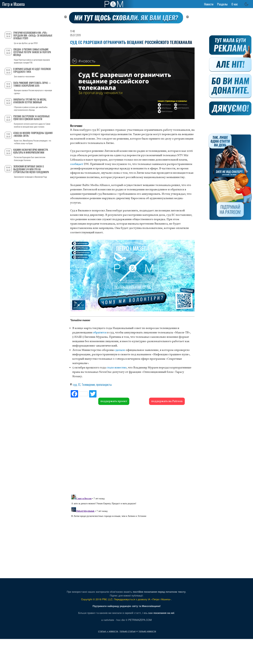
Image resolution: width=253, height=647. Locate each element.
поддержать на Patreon (167, 401)
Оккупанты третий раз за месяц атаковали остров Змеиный (29, 101)
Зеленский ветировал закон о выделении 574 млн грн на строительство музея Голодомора (31, 169)
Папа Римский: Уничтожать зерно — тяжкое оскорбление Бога (32, 84)
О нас (234, 4)
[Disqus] (132, 449)
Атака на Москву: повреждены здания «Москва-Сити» (33, 134)
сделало (119, 350)
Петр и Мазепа (13, 4)
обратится (100, 333)
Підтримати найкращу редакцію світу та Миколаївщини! (127, 606)
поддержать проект (113, 401)
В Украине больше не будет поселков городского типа (32, 70)
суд (75, 384)
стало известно (116, 368)
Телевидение (88, 384)
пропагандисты (104, 384)
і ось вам (158, 613)
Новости (208, 4)
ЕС (79, 384)
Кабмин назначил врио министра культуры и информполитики (30, 151)
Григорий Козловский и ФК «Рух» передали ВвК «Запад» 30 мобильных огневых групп (32, 35)
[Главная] (114, 4)
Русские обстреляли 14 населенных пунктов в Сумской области (31, 118)
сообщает (76, 164)
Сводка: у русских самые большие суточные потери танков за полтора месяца (32, 52)
